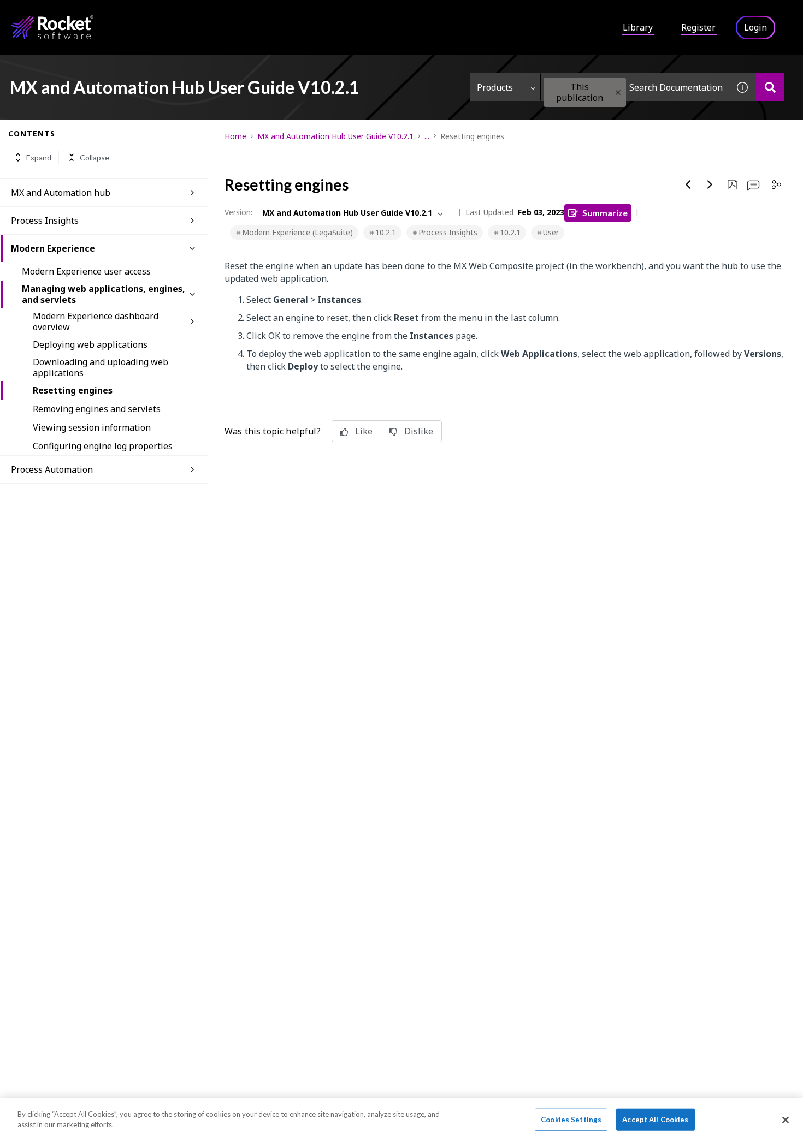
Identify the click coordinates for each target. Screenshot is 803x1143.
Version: (238, 212)
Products (495, 87)
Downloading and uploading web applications (100, 367)
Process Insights (45, 221)
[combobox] (635, 87)
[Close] (786, 1120)
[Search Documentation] (770, 87)
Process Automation (52, 469)
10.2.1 (385, 232)
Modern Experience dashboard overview (95, 321)
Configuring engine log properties (103, 446)
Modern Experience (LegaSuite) (297, 232)
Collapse (94, 157)
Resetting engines (73, 390)
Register (698, 27)
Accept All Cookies (655, 1119)
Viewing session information (92, 427)
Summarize (605, 212)
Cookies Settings (571, 1119)
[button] (618, 92)
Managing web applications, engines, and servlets (103, 294)
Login (755, 27)
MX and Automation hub (60, 193)
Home (235, 136)
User (551, 232)
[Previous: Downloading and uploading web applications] (688, 184)
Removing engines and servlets (97, 409)
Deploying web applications (90, 344)
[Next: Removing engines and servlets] (710, 184)
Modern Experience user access (86, 271)
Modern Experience (53, 248)
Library (638, 27)
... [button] (426, 136)
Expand (38, 157)
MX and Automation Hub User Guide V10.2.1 (335, 136)
